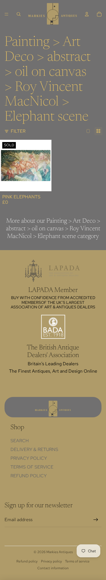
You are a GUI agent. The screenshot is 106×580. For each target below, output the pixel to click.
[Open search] (18, 14)
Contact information (53, 568)
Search (19, 441)
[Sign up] (95, 519)
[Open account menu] (87, 14)
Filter (18, 131)
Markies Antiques (59, 552)
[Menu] (6, 14)
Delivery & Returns (34, 449)
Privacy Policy (28, 458)
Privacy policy (51, 561)
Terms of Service (31, 467)
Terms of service (77, 561)
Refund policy (28, 476)
